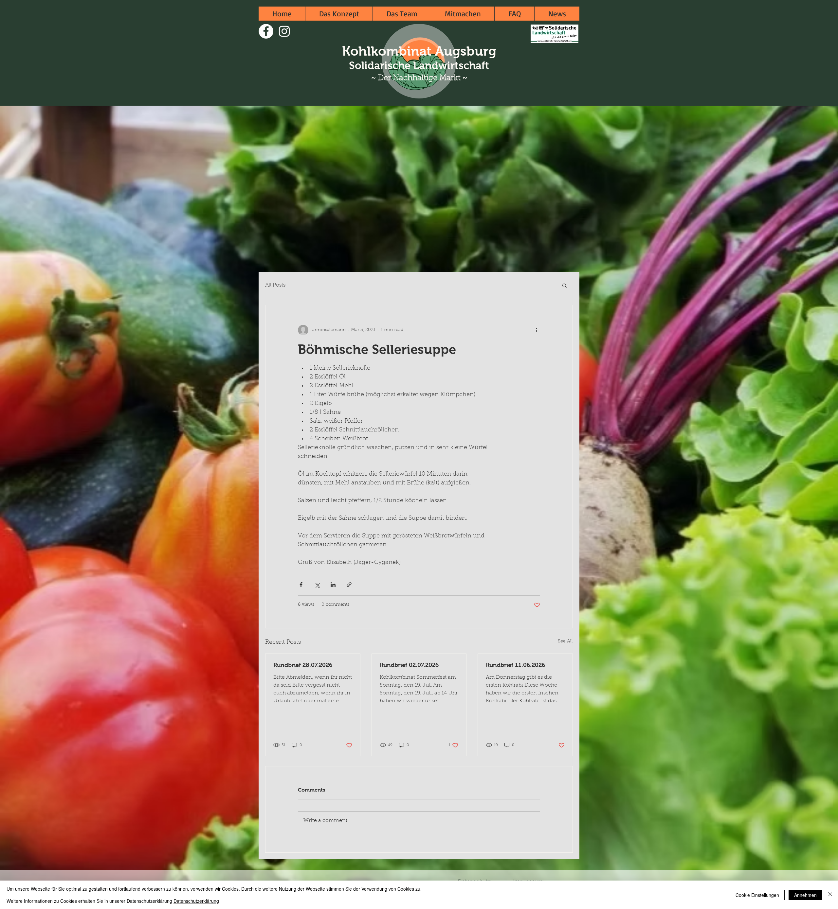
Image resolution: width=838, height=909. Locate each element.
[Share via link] (349, 585)
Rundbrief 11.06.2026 (515, 665)
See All (565, 641)
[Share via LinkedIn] (333, 585)
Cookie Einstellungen (757, 895)
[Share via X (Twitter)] (317, 585)
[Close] (830, 895)
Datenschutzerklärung (196, 901)
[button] (564, 285)
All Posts (275, 285)
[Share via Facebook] (301, 585)
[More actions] (536, 330)
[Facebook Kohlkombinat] (266, 31)
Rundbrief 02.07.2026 (409, 665)
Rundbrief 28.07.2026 (302, 665)
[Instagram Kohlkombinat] (284, 31)
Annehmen (805, 895)
